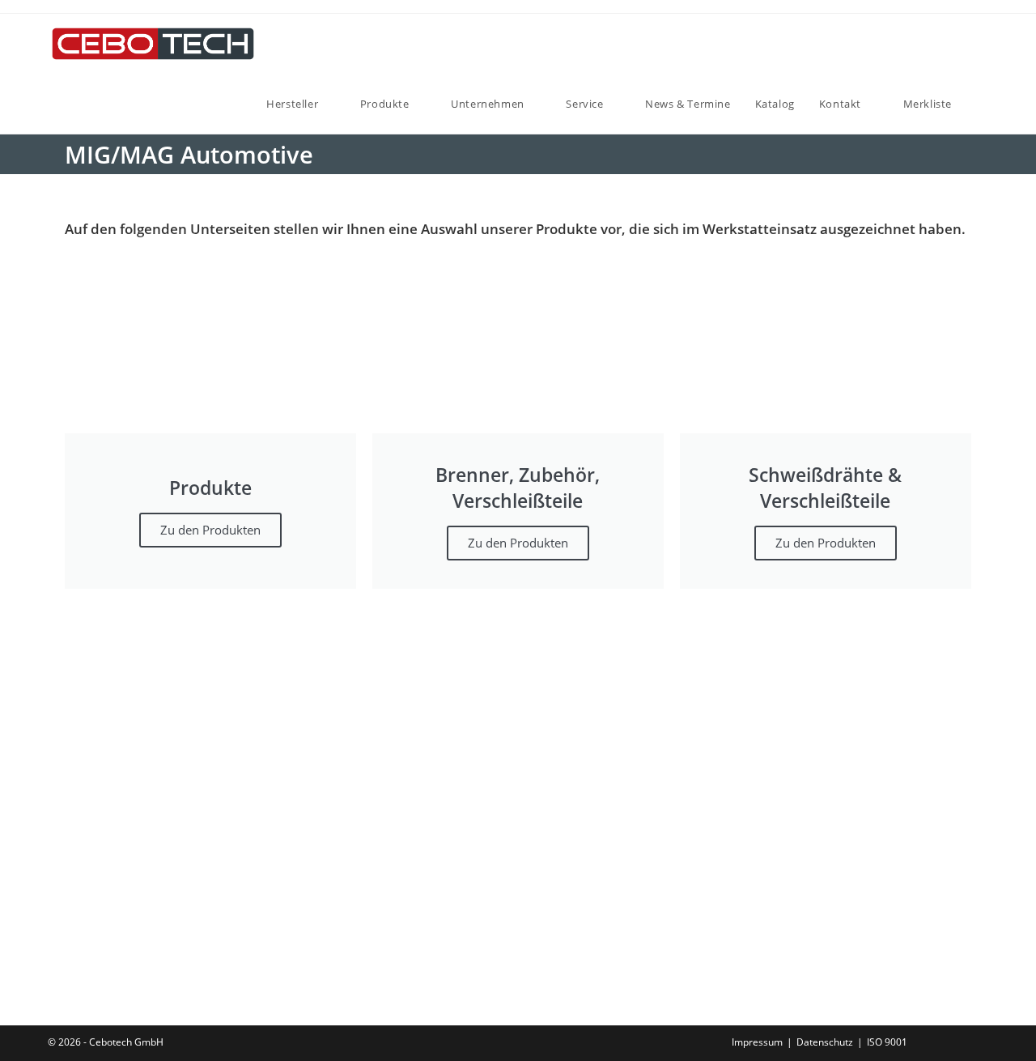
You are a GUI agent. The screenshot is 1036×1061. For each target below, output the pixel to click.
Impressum (757, 1042)
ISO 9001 (887, 1042)
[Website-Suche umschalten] (980, 104)
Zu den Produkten (210, 530)
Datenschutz (824, 1042)
